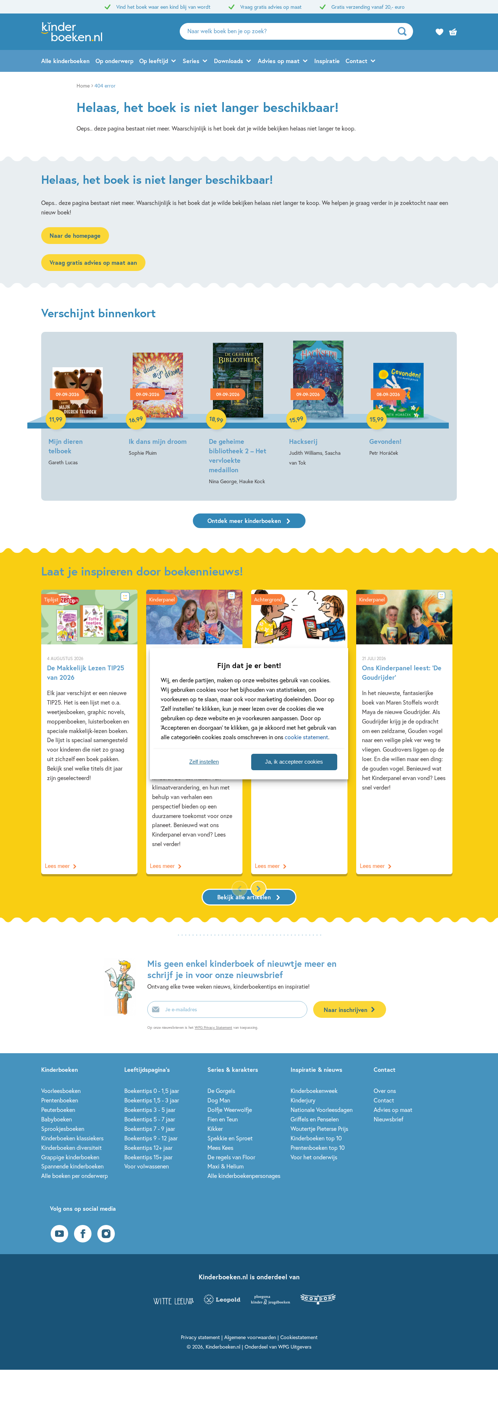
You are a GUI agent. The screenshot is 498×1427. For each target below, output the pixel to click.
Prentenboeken (59, 1100)
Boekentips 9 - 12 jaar (151, 1138)
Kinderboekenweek (314, 1090)
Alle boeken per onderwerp (74, 1175)
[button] (258, 889)
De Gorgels (221, 1090)
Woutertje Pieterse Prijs (319, 1128)
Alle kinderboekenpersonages (243, 1175)
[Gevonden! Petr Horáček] (398, 399)
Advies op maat (279, 61)
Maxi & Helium (225, 1166)
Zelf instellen (204, 762)
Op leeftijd (153, 61)
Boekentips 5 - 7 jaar (149, 1119)
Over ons (385, 1090)
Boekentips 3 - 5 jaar (149, 1109)
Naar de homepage (75, 235)
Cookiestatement (299, 1337)
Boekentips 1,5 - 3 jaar (151, 1100)
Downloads (228, 61)
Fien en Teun (222, 1119)
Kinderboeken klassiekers (72, 1138)
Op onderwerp (114, 61)
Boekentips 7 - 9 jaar (149, 1128)
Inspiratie (327, 61)
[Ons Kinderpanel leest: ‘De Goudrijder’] (404, 732)
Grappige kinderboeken (70, 1157)
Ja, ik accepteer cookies (294, 762)
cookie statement (306, 737)
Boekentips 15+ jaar (148, 1157)
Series (191, 61)
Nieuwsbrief (388, 1119)
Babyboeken (56, 1119)
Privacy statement (200, 1337)
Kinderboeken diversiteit (71, 1147)
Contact (356, 61)
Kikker (215, 1128)
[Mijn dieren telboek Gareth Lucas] (77, 404)
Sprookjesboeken (62, 1128)
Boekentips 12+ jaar (148, 1147)
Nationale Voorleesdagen (322, 1109)
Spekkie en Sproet (230, 1138)
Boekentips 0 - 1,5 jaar (151, 1090)
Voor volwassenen (146, 1166)
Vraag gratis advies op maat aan (93, 262)
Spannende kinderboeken (72, 1166)
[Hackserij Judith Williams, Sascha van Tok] (318, 404)
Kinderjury (303, 1100)
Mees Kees (220, 1147)
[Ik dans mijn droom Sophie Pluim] (158, 399)
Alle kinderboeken (65, 61)
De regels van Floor (231, 1157)
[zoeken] (404, 31)
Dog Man (218, 1100)
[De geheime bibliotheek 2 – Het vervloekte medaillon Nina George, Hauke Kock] (238, 413)
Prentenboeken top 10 (318, 1147)
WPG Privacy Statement (213, 1027)
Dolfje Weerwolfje (229, 1109)
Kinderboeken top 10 (316, 1138)
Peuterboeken (58, 1109)
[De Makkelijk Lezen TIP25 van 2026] (89, 732)
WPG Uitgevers (294, 1346)
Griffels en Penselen (315, 1119)
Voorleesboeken (61, 1090)
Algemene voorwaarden (250, 1337)
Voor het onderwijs (314, 1157)
